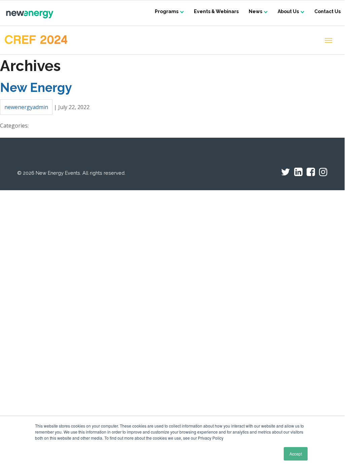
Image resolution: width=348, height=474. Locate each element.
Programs (166, 11)
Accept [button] (295, 453)
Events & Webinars (216, 11)
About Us (288, 11)
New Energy (36, 87)
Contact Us (327, 11)
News (255, 11)
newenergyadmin (26, 107)
